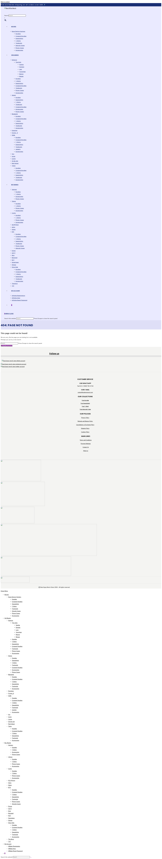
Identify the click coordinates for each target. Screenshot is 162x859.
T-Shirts (14, 606)
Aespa (10, 656)
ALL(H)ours (11, 780)
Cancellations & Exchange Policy (85, 424)
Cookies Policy (85, 432)
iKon (9, 811)
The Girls (14, 623)
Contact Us (86, 447)
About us (85, 450)
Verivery (10, 745)
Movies (6, 594)
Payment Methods (86, 443)
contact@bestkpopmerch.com (85, 392)
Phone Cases (16, 613)
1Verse (10, 757)
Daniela (18, 627)
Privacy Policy (85, 417)
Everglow (11, 691)
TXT (9, 841)
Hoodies (14, 599)
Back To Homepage (6, 345)
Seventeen (11, 818)
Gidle (9, 696)
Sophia (18, 625)
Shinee (10, 820)
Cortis (10, 768)
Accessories (15, 615)
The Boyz (11, 839)
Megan (18, 637)
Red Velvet (11, 724)
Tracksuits (15, 608)
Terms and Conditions (86, 440)
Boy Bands (7, 743)
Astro (9, 783)
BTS (9, 787)
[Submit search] (31, 857)
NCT (9, 815)
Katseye (10, 620)
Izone (10, 717)
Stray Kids (11, 823)
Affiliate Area (12, 848)
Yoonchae (19, 632)
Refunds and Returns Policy (85, 421)
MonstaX (11, 813)
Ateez (10, 785)
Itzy (9, 714)
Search (6, 15)
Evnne (10, 806)
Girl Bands (7, 618)
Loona (10, 719)
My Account (7, 844)
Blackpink (11, 674)
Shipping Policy (85, 428)
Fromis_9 (11, 693)
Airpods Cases (16, 611)
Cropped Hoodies (17, 601)
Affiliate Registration (14, 846)
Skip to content (5, 2)
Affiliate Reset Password (15, 851)
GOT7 (10, 808)
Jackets (14, 710)
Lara (17, 630)
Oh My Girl (11, 721)
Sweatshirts (15, 604)
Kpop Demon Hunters (14, 597)
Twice (10, 726)
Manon (18, 634)
